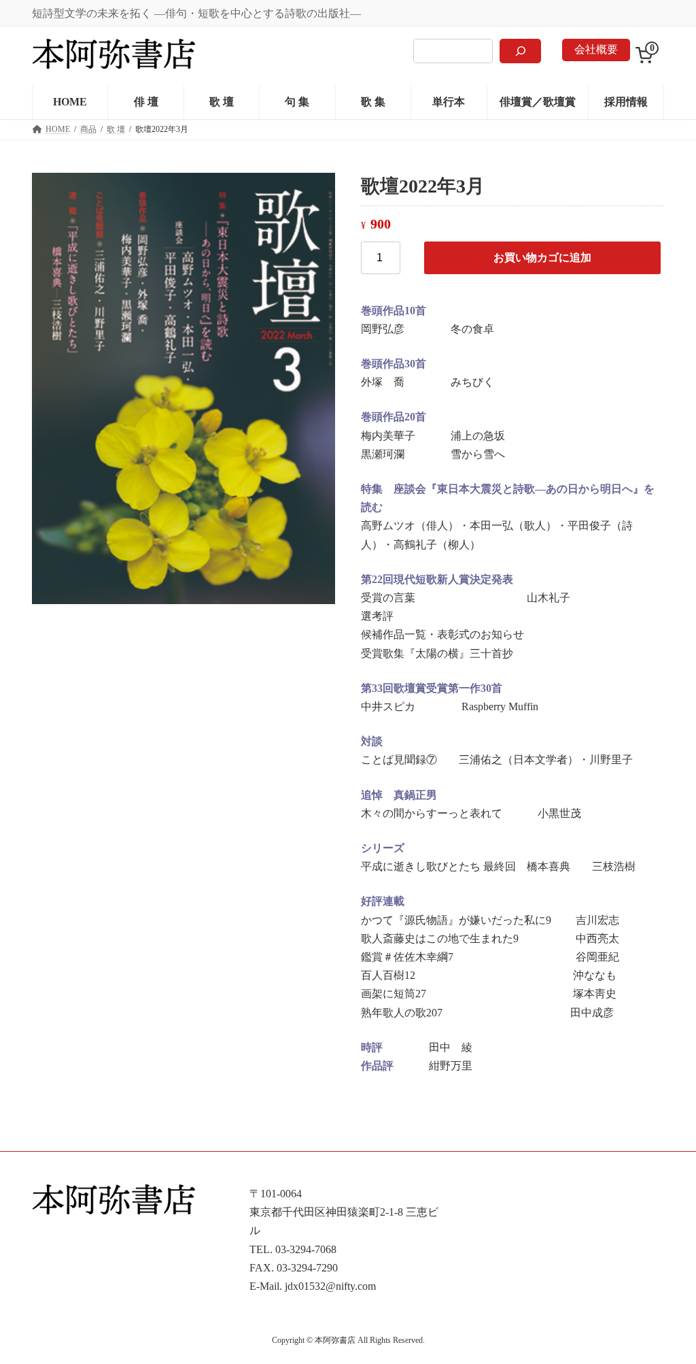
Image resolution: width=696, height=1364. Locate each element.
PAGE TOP (666, 1310)
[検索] (520, 51)
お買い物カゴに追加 (542, 257)
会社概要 (596, 49)
